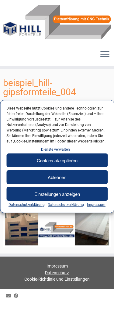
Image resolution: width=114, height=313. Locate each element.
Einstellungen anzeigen (57, 194)
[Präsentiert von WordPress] (57, 304)
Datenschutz (57, 272)
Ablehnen (57, 177)
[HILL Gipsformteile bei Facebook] (17, 296)
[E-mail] (10, 296)
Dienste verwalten (55, 149)
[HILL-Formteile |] (57, 22)
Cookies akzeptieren (57, 160)
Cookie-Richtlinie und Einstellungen (57, 279)
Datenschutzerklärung (27, 205)
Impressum (96, 205)
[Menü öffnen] (104, 54)
